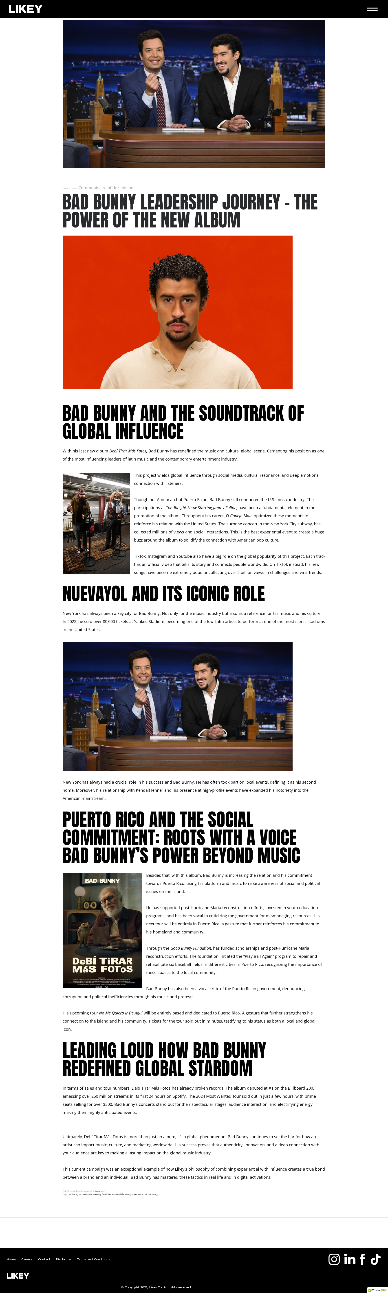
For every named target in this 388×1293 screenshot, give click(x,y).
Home (14, 1259)
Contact (47, 1259)
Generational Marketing (119, 1194)
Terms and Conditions (93, 1259)
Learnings (99, 1191)
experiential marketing (90, 1194)
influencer (136, 1194)
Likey (179, 1169)
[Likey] (26, 9)
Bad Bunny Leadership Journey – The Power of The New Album (190, 210)
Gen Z (104, 1194)
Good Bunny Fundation (190, 948)
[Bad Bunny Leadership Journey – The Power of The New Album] (194, 166)
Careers (29, 1259)
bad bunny (73, 1194)
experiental (270, 532)
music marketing (150, 1194)
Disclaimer (66, 1259)
